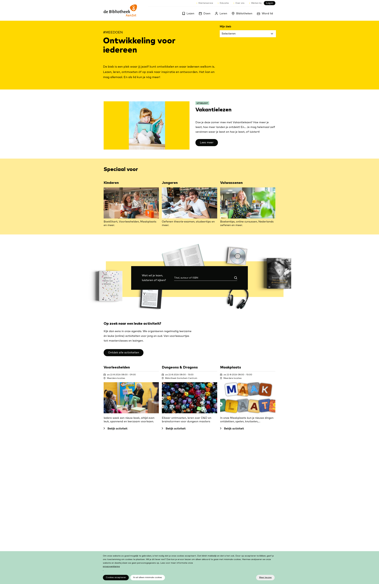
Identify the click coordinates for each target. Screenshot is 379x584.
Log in (269, 3)
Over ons (239, 3)
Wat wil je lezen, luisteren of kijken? (156, 278)
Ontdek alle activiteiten (123, 352)
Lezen (190, 13)
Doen (206, 13)
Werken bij (256, 3)
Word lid (267, 13)
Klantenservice (205, 3)
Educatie (224, 3)
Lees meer (206, 142)
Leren (223, 13)
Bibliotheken (244, 13)
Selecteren (229, 33)
